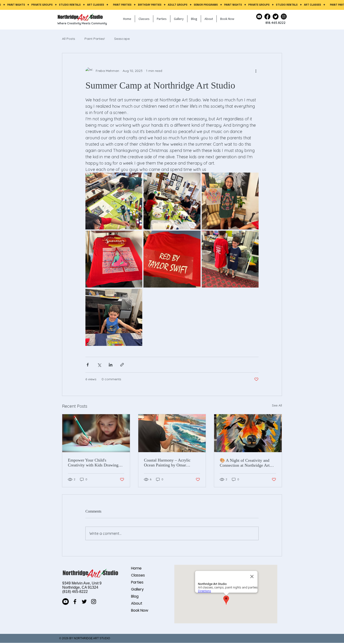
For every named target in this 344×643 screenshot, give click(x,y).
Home (136, 568)
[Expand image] (113, 201)
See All (277, 405)
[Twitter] (275, 16)
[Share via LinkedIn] (110, 364)
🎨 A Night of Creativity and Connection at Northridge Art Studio (245, 463)
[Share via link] (122, 364)
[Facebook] (267, 16)
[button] (144, 18)
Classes (138, 575)
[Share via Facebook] (87, 364)
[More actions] (256, 71)
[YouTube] (259, 16)
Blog (135, 596)
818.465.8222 (275, 23)
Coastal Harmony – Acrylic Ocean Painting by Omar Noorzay (167, 463)
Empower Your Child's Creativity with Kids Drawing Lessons (93, 463)
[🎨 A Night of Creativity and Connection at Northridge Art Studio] (248, 433)
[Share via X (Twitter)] (99, 364)
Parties (137, 582)
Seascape (122, 39)
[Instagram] (284, 16)
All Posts (68, 39)
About (136, 603)
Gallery (137, 589)
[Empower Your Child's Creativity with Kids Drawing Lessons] (96, 433)
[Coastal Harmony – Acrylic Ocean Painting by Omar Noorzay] (172, 433)
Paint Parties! (94, 39)
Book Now (139, 610)
